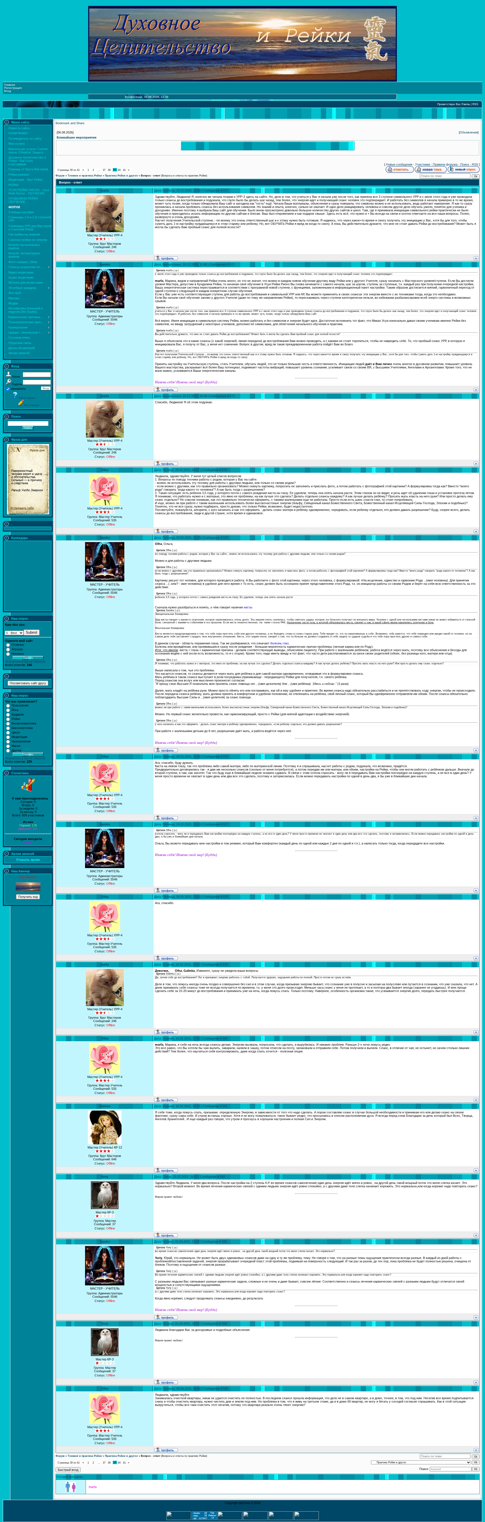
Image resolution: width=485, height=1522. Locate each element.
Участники (422, 164)
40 (119, 170)
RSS (475, 104)
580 (225, 1038)
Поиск (464, 164)
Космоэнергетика (24, 723)
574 (224, 470)
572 (231, 264)
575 (225, 537)
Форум (60, 175)
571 (225, 190)
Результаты (13, 661)
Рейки (16, 719)
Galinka (104, 1106)
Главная (9, 84)
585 (225, 1388)
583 (224, 1241)
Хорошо (17, 649)
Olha (104, 470)
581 (225, 1106)
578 (225, 896)
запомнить (18, 388)
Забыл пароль (27, 398)
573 (232, 396)
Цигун (16, 732)
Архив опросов (34, 661)
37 (104, 170)
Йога (15, 710)
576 (225, 756)
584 (224, 1323)
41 (124, 170)
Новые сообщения (399, 164)
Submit (31, 632)
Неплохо (18, 653)
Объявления (469, 132)
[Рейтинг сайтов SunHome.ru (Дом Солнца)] (281, 1519)
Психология (20, 705)
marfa (28, 842)
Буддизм (18, 714)
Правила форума (445, 164)
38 (109, 170)
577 (225, 824)
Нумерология (21, 741)
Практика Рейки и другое (121, 175)
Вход (7, 90)
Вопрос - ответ (150, 175)
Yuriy (104, 1176)
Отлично (18, 644)
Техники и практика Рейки (85, 175)
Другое (16, 750)
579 (225, 964)
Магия (16, 746)
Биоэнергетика (22, 728)
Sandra (105, 264)
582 (222, 1176)
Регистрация (13, 87)
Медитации (19, 737)
